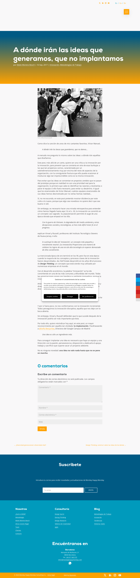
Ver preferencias (88, 296)
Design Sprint (59, 514)
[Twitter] (99, 3)
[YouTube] (108, 3)
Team (17, 527)
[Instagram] (105, 3)
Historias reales (99, 524)
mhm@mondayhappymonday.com (70, 560)
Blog (97, 509)
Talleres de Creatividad (63, 524)
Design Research (60, 521)
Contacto (18, 534)
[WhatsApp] (111, 3)
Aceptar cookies (52, 296)
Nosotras (21, 509)
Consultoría (62, 509)
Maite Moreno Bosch (26, 65)
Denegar (70, 296)
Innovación (54, 65)
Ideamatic (72, 575)
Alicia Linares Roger (22, 524)
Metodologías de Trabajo (70, 65)
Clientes (18, 530)
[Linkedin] (102, 3)
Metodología (19, 517)
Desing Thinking (60, 517)
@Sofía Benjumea (46, 328)
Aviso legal (51, 575)
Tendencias (98, 521)
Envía (42, 428)
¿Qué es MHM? (20, 514)
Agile (56, 527)
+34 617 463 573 (71, 557)
